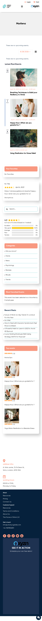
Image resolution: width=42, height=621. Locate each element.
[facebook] (4, 535)
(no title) (7, 320)
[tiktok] (13, 535)
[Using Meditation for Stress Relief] (23, 138)
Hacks (8, 256)
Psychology (10, 265)
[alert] (21, 59)
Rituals (8, 275)
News (8, 260)
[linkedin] (21, 535)
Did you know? (11, 251)
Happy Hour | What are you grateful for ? (19, 381)
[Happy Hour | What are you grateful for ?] (23, 108)
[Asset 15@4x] (7, 5)
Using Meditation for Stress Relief (23, 153)
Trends (8, 279)
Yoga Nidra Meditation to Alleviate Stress (19, 428)
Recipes (8, 270)
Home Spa (8, 357)
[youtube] (17, 535)
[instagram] (9, 535)
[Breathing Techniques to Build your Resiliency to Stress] (23, 78)
